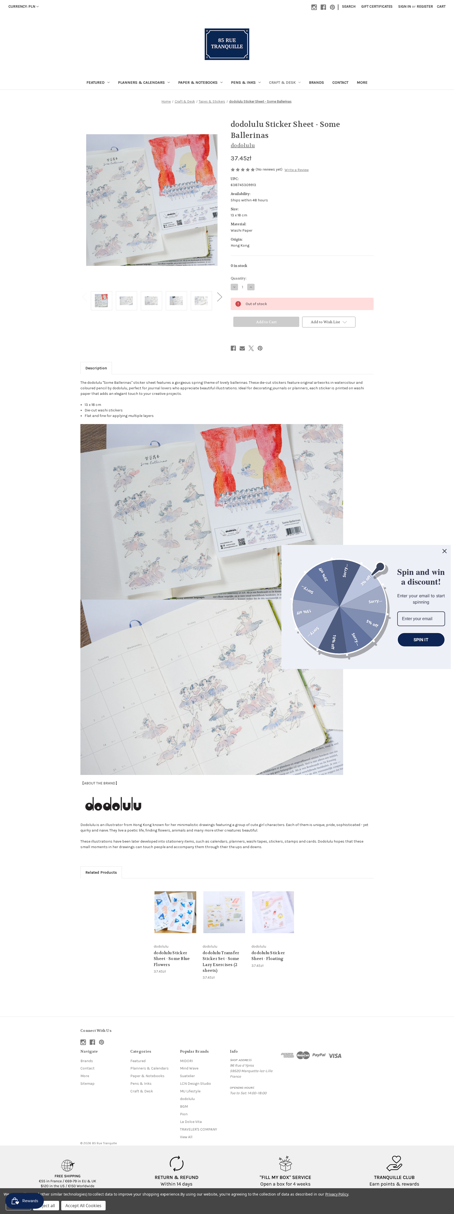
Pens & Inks (243, 82)
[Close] (444, 551)
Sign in (404, 6)
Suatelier (187, 1076)
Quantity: (238, 278)
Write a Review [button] (297, 170)
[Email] (242, 348)
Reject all (46, 1205)
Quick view (175, 907)
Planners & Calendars (141, 82)
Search (348, 6)
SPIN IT (421, 639)
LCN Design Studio (195, 1083)
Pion (184, 1114)
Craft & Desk (282, 82)
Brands (316, 82)
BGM (184, 1106)
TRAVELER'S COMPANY (198, 1129)
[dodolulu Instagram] (113, 804)
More (362, 82)
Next (219, 297)
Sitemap (87, 1083)
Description (96, 368)
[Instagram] (314, 7)
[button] (68, 1171)
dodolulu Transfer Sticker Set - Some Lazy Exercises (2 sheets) (221, 961)
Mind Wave (189, 1068)
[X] (251, 348)
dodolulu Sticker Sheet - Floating (268, 956)
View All (186, 1137)
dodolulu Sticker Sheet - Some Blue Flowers (172, 958)
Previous (84, 297)
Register (425, 6)
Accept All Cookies (83, 1205)
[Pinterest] (332, 7)
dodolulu (187, 1099)
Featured (95, 82)
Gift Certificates (377, 6)
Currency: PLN (21, 6)
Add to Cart (175, 916)
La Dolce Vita (191, 1122)
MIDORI (186, 1061)
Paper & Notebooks (198, 82)
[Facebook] (323, 7)
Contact (340, 82)
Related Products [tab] (101, 872)
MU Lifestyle (190, 1091)
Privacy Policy (336, 1194)
